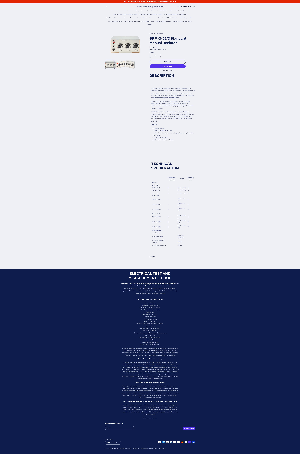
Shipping (152, 49)
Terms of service (153, 448)
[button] (107, 6)
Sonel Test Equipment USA (115, 448)
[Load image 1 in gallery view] (110, 64)
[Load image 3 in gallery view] (130, 64)
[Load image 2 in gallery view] (120, 64)
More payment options (167, 70)
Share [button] (153, 256)
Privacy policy (144, 448)
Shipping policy (162, 448)
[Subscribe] (132, 428)
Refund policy (136, 448)
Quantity (152, 52)
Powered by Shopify (126, 448)
